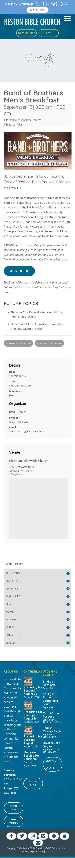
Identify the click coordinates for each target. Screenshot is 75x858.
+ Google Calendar (18, 343)
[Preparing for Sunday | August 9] (28, 730)
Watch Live (37, 10)
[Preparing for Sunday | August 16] (28, 705)
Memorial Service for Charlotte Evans (31, 757)
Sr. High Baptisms (49, 683)
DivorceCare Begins (51, 744)
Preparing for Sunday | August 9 (33, 740)
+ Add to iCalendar (49, 343)
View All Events (51, 764)
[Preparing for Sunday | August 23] (28, 681)
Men (20, 124)
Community (13, 635)
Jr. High (10, 627)
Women (10, 611)
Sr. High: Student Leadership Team (50, 699)
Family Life (13, 596)
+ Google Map (16, 474)
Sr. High (11, 619)
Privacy (49, 851)
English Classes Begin (52, 729)
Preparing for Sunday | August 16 (33, 715)
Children (12, 588)
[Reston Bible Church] (32, 21)
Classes (11, 642)
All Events (13, 573)
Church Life (13, 580)
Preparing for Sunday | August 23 (33, 690)
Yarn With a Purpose (51, 714)
